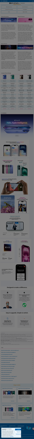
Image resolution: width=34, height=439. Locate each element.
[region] (11, 433)
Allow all (18, 429)
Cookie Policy (12, 436)
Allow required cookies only (18, 431)
